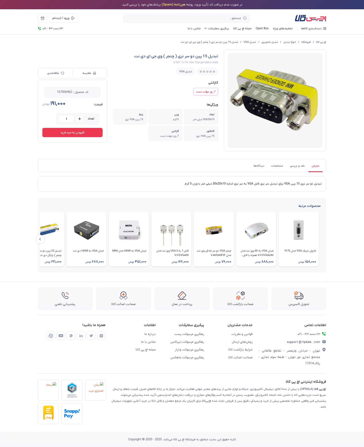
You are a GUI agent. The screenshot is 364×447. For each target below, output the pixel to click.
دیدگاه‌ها (259, 166)
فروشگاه (306, 42)
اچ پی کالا (321, 42)
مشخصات (277, 166)
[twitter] (91, 336)
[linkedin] (81, 336)
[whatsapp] (71, 336)
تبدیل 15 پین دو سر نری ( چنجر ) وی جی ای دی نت (209, 42)
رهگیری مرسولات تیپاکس (187, 342)
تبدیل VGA (250, 42)
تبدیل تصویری (269, 42)
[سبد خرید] (42, 18)
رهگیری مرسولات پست (189, 334)
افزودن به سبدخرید (72, 133)
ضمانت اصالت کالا (240, 357)
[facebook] (51, 336)
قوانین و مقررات (242, 334)
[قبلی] (324, 239)
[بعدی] (40, 239)
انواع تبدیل (289, 42)
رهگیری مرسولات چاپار (189, 350)
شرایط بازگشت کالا (240, 350)
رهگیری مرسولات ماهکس (187, 357)
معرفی (315, 166)
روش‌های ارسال (242, 342)
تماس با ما (148, 342)
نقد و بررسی (297, 166)
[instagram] (101, 336)
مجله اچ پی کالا (146, 350)
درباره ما (150, 334)
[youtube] (61, 336)
